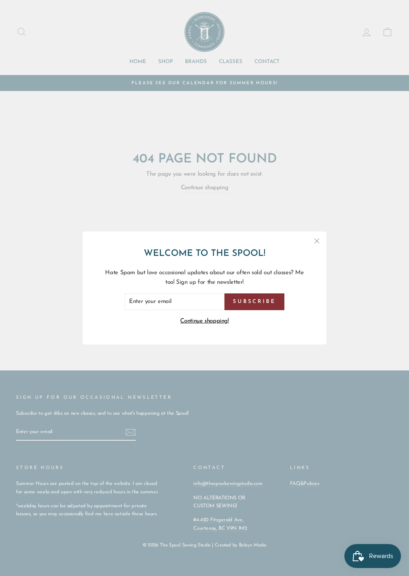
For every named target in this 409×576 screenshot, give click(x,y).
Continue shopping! (204, 321)
